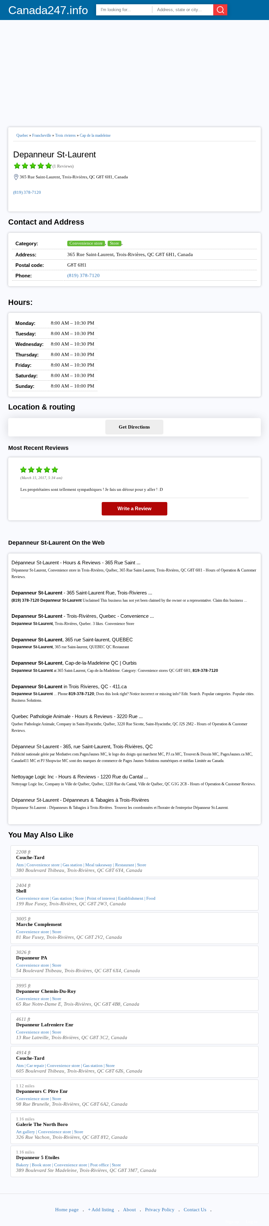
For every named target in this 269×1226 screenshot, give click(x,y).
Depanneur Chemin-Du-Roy (46, 991)
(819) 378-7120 (27, 192)
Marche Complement (39, 924)
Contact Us (195, 1209)
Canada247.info (48, 10)
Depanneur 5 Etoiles (37, 1157)
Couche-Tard (30, 857)
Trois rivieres (65, 135)
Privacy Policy (160, 1209)
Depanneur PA (31, 957)
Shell (21, 891)
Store (114, 243)
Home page (67, 1209)
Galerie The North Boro (42, 1124)
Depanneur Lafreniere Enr (44, 1024)
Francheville (41, 135)
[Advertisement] (134, 71)
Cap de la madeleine (95, 135)
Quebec (22, 135)
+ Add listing (101, 1209)
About (129, 1209)
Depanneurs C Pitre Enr (42, 1091)
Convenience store (86, 243)
